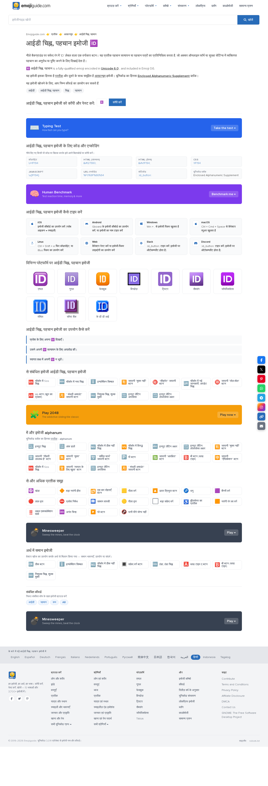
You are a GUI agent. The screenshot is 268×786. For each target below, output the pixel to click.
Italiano (75, 657)
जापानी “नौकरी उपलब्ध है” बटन (39, 458)
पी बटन (128, 457)
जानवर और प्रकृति (60, 713)
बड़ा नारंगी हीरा (69, 491)
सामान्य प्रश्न (246, 6)
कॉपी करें (117, 102)
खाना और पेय (57, 718)
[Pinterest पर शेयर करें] (261, 379)
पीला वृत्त (129, 501)
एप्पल (138, 678)
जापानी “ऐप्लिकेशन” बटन (226, 458)
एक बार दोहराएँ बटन (100, 491)
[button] (51, 161)
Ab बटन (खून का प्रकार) (40, 396)
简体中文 (143, 657)
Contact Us (228, 707)
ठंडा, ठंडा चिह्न (162, 564)
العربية (184, 657)
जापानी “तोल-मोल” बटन (227, 382)
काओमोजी (228, 6)
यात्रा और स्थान (59, 701)
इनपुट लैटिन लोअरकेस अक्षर (163, 396)
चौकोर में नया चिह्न (71, 381)
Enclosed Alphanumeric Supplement (216, 175)
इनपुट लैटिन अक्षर (164, 446)
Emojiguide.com (35, 34)
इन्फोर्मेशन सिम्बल (102, 381)
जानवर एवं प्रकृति (102, 713)
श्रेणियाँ (133, 6)
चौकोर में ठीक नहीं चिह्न (102, 447)
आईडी (31, 602)
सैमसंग (139, 707)
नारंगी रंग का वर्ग (226, 501)
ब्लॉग (213, 6)
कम (54, 602)
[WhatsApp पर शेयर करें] (261, 388)
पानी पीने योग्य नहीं (133, 512)
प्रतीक (54, 34)
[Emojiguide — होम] (12, 675)
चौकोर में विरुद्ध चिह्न (132, 447)
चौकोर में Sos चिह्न (38, 382)
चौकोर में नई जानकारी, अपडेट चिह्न (195, 383)
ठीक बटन (36, 564)
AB (64, 602)
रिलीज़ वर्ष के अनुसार (189, 690)
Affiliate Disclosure (233, 695)
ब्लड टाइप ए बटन (195, 564)
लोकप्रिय (200, 6)
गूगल (138, 684)
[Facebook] (11, 699)
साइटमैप (242, 740)
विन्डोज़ (139, 695)
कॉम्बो (167, 6)
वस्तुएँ (54, 690)
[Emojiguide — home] (31, 6)
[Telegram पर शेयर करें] (261, 398)
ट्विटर (139, 701)
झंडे (53, 684)
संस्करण (183, 6)
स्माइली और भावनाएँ (60, 707)
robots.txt (254, 740)
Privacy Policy (230, 690)
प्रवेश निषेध (68, 501)
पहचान (43, 602)
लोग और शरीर (58, 678)
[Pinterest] (27, 699)
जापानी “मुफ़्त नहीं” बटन (133, 382)
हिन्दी (195, 657)
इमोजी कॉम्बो (185, 678)
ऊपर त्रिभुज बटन (164, 491)
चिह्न (67, 90)
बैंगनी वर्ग (222, 491)
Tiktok (140, 718)
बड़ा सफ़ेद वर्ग (162, 501)
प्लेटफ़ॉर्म (151, 6)
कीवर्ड (182, 684)
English (15, 657)
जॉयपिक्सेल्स (142, 713)
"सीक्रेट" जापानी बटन (164, 382)
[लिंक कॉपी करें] (261, 416)
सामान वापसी (100, 501)
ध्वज (96, 690)
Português (111, 657)
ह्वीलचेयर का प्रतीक (192, 502)
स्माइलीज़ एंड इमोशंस (104, 707)
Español (30, 657)
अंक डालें (67, 446)
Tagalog (225, 657)
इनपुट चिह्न (37, 446)
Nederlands (92, 657)
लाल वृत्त (35, 501)
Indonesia (209, 657)
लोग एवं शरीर (100, 678)
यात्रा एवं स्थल (101, 701)
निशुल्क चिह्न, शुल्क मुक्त (102, 396)
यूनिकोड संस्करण (187, 695)
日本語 (158, 657)
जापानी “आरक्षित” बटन (164, 458)
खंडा (34, 491)
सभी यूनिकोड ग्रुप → (61, 724)
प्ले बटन (97, 512)
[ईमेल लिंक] (261, 426)
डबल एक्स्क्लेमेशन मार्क (40, 513)
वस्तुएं (96, 684)
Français (60, 657)
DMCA (226, 701)
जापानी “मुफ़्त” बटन (69, 458)
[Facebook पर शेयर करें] (261, 360)
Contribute (228, 678)
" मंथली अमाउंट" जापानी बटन (70, 396)
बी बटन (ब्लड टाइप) (193, 458)
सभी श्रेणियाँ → (101, 724)
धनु (188, 491)
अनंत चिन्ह (68, 512)
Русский (127, 657)
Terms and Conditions (235, 684)
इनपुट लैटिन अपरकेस (130, 396)
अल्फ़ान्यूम (68, 34)
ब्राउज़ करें (114, 6)
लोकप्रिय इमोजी (187, 701)
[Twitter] (19, 699)
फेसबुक (139, 690)
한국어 (171, 657)
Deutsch (45, 657)
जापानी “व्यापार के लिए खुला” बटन (71, 468)
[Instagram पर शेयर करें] (261, 407)
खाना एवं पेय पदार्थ (103, 718)
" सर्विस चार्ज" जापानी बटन (100, 458)
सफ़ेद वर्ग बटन (131, 564)
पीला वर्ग (128, 491)
